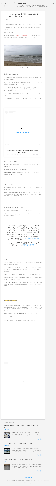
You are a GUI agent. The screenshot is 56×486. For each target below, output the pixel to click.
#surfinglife (23, 241)
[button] (41, 14)
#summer (35, 239)
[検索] (54, 4)
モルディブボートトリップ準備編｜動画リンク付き (18, 443)
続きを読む (39, 439)
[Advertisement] (50, 31)
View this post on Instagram (22, 132)
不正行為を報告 (28, 483)
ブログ (6, 363)
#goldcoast (27, 239)
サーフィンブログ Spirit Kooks (16, 3)
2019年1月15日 (28, 245)
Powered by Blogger (28, 477)
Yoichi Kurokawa (16, 154)
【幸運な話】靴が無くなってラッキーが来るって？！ (18, 459)
